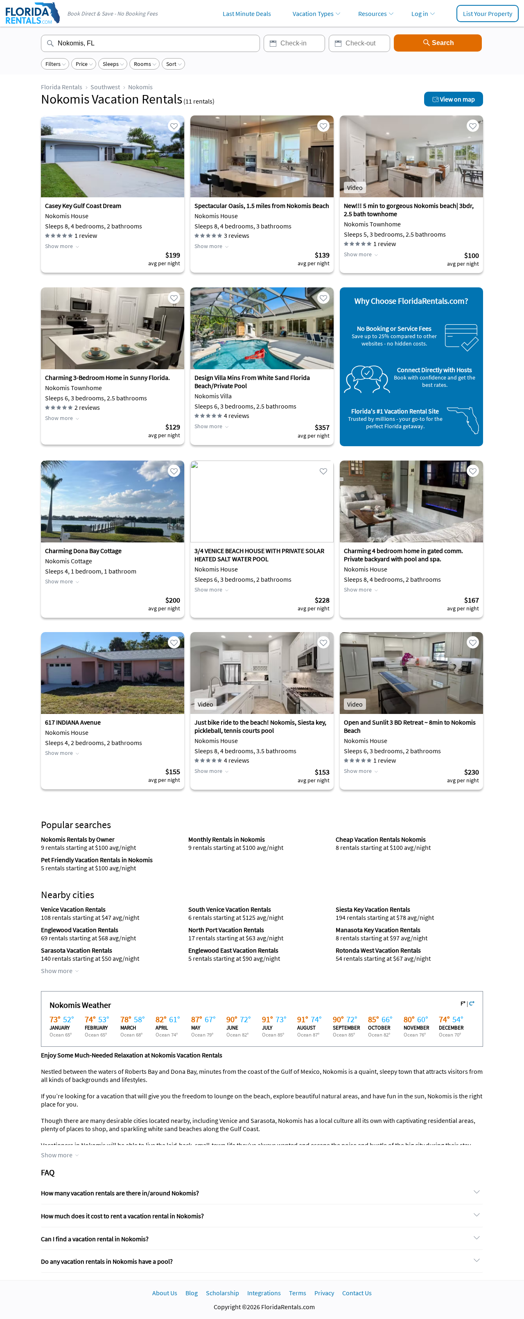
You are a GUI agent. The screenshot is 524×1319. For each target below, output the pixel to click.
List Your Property (487, 13)
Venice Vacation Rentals (73, 909)
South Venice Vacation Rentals (229, 909)
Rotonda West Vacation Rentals (378, 950)
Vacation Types (313, 13)
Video (355, 187)
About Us (164, 1293)
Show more (59, 246)
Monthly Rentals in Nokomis (226, 839)
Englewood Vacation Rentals (79, 930)
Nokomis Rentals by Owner (78, 839)
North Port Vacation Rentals (226, 930)
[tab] (262, 1193)
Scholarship (222, 1293)
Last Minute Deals (247, 13)
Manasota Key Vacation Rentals (378, 930)
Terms (297, 1293)
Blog (191, 1293)
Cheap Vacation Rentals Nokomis (381, 839)
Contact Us (357, 1293)
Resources (372, 13)
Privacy (324, 1293)
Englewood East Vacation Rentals (233, 950)
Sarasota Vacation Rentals (76, 950)
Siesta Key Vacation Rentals (373, 909)
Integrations (264, 1293)
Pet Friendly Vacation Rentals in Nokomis (97, 860)
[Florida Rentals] (32, 24)
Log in (419, 13)
